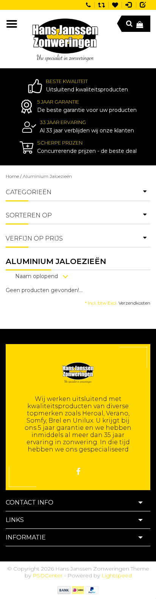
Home (12, 176)
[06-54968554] (88, 4)
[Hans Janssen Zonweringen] (65, 39)
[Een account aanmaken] (143, 4)
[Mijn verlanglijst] (115, 4)
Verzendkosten (134, 303)
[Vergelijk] (101, 4)
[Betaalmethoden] (64, 589)
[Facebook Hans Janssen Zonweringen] (78, 471)
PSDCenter (47, 575)
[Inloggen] (129, 4)
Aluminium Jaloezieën (47, 176)
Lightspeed (116, 575)
